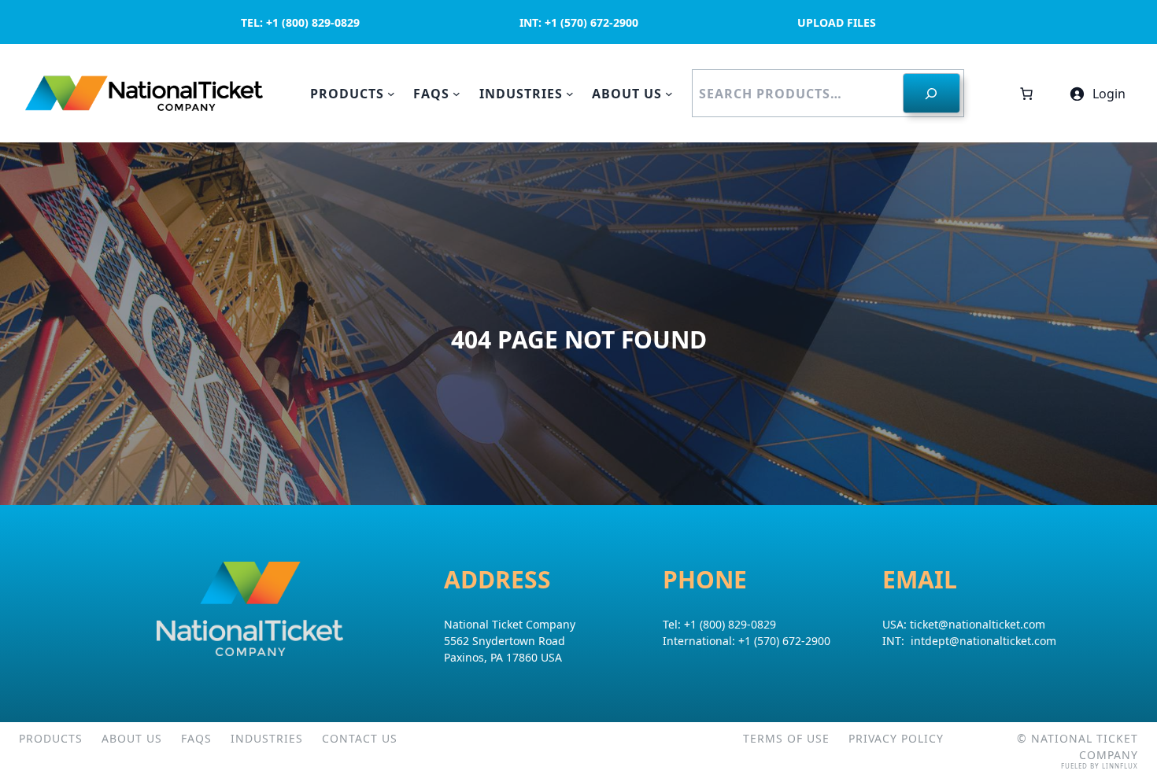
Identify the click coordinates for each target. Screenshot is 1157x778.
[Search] (931, 93)
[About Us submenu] (669, 94)
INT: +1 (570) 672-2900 (578, 22)
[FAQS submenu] (456, 94)
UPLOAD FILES (836, 22)
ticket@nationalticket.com (977, 624)
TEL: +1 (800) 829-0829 (300, 22)
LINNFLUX (1120, 765)
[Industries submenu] (570, 94)
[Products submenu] (391, 94)
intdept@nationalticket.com (983, 640)
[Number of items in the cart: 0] (1026, 93)
